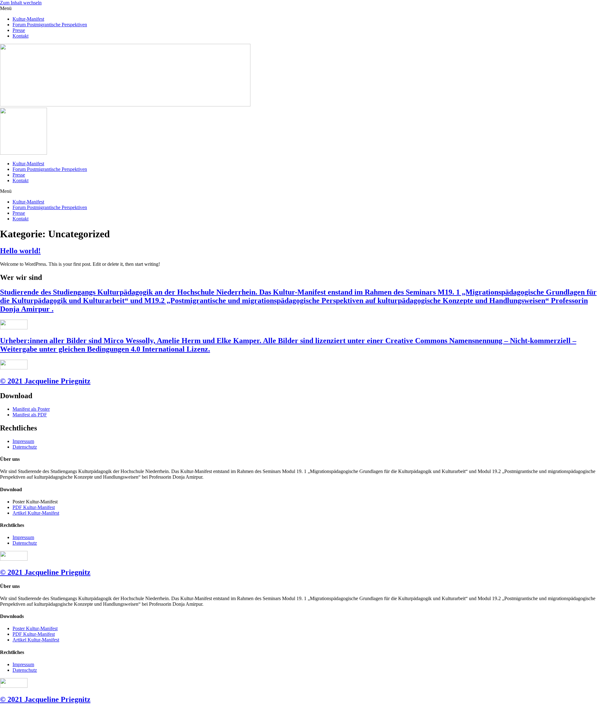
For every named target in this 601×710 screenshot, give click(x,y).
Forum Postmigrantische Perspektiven (50, 24)
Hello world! (20, 251)
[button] (300, 8)
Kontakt (20, 36)
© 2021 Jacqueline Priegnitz (45, 381)
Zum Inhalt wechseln (21, 2)
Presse (19, 30)
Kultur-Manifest (28, 19)
